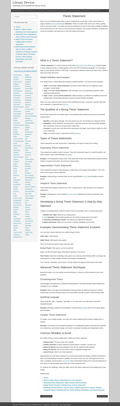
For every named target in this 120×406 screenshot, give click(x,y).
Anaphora (16, 86)
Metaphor (28, 166)
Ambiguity (28, 79)
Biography (28, 100)
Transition (16, 235)
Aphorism (16, 93)
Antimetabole (17, 91)
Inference (16, 155)
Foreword (28, 141)
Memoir (15, 166)
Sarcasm (28, 209)
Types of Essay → (102, 396)
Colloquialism (29, 109)
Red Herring (17, 205)
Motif (26, 171)
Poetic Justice (29, 196)
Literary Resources (87, 10)
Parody (15, 187)
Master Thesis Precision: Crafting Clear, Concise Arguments (64, 385)
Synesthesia (17, 223)
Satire (15, 212)
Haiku (27, 143)
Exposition (28, 134)
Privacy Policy (54, 404)
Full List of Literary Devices (18, 10)
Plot (14, 193)
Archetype (16, 98)
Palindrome (28, 180)
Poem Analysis (41, 10)
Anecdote (28, 86)
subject (69, 154)
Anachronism (17, 82)
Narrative (28, 173)
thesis (62, 24)
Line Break (28, 161)
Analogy (16, 84)
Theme (15, 228)
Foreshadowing (18, 141)
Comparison (17, 111)
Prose (27, 200)
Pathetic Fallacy (30, 187)
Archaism (28, 95)
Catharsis (28, 104)
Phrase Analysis (63, 10)
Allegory (16, 77)
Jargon (15, 159)
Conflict (27, 111)
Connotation (17, 114)
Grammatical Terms (31, 10)
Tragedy (27, 230)
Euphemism (29, 132)
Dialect (15, 118)
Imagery (16, 152)
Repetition (28, 205)
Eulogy (15, 132)
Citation (96, 10)
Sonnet (27, 214)
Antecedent (28, 88)
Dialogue (28, 118)
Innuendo (28, 155)
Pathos (15, 189)
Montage (28, 168)
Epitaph (27, 127)
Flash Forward (18, 139)
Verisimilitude (17, 237)
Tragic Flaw (28, 232)
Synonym (28, 223)
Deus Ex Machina (30, 116)
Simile (27, 212)
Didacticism (28, 120)
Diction (15, 120)
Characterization (18, 107)
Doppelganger (29, 123)
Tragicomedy (17, 232)
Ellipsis (27, 125)
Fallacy (27, 136)
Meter (15, 168)
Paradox (27, 182)
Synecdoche (29, 221)
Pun (26, 203)
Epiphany (16, 127)
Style (15, 216)
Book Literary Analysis (52, 10)
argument (79, 65)
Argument (28, 98)
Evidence (16, 134)
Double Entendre (18, 125)
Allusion (15, 79)
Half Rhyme (17, 146)
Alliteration (28, 77)
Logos (15, 164)
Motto (15, 173)
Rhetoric (16, 207)
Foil (26, 139)
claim (86, 65)
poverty (85, 176)
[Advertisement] (74, 45)
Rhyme (27, 207)
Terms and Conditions (65, 404)
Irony (26, 157)
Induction (28, 152)
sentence (54, 24)
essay (93, 65)
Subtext (27, 216)
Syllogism (28, 219)
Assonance (17, 100)
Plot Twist (28, 193)
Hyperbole (16, 150)
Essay (15, 130)
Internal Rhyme (18, 157)
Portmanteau (29, 198)
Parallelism (16, 184)
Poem (15, 196)
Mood (15, 171)
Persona (16, 191)
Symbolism (16, 221)
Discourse (16, 123)
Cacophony (17, 102)
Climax (15, 109)
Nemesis (16, 175)
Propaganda (17, 200)
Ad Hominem (17, 75)
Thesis (46, 377)
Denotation (16, 116)
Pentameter (29, 189)
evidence (65, 104)
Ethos (27, 130)
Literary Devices (24, 2)
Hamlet (75, 194)
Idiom (27, 150)
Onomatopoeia (30, 177)
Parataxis (28, 184)
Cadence (28, 102)
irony (69, 194)
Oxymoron (16, 180)
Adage (27, 75)
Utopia (27, 235)
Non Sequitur (29, 175)
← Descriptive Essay (46, 396)
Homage (28, 146)
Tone (14, 230)
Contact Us (47, 404)
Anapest (27, 84)
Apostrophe (17, 95)
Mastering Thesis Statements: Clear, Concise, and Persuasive (65, 382)
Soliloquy (16, 214)
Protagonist (17, 203)
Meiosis (27, 164)
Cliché (27, 107)
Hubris (15, 148)
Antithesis (28, 91)
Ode (14, 177)
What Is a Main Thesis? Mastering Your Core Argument (63, 380)
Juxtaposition (29, 159)
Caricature (16, 104)
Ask (45, 217)
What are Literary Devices (75, 10)
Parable (15, 182)
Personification (30, 191)
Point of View (17, 198)
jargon (78, 133)
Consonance (29, 114)
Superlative (17, 219)
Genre (15, 143)
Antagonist (16, 88)
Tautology (28, 225)
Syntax (15, 225)
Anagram (28, 82)
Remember (66, 361)
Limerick (16, 161)
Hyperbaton (29, 148)
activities (84, 308)
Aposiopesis (29, 93)
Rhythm (15, 209)
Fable (15, 136)
